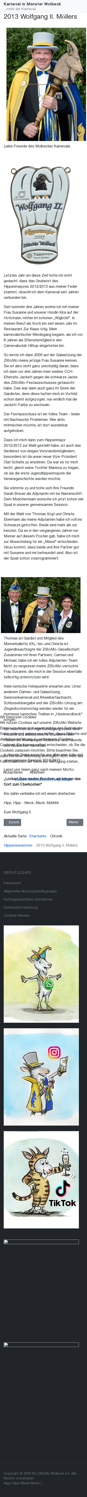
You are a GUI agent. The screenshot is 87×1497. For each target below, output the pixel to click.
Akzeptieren (13, 772)
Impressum (63, 779)
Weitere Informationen (33, 779)
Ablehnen (37, 772)
